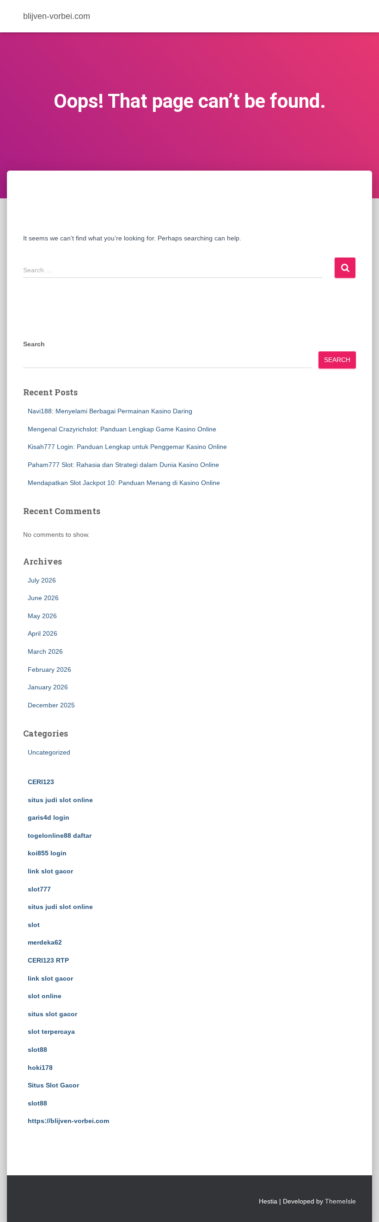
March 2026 (45, 651)
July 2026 (42, 580)
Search (34, 344)
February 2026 (49, 669)
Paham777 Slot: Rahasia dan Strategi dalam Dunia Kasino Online (123, 464)
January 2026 (48, 687)
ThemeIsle (340, 1201)
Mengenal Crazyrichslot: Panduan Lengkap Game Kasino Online (122, 429)
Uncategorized (49, 752)
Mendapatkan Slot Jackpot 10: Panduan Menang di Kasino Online (124, 482)
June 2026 (43, 598)
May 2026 (42, 616)
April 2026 (42, 633)
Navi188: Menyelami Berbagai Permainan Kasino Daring (110, 411)
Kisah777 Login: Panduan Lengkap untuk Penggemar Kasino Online (127, 446)
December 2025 (51, 705)
